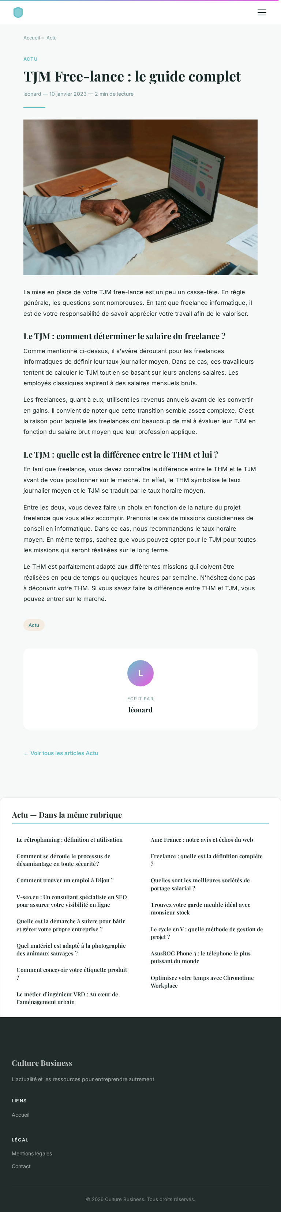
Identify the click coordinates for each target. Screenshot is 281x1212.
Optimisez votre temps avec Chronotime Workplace (202, 981)
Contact (21, 1166)
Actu (51, 38)
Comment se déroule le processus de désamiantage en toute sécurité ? (63, 859)
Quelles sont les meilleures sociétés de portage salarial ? (200, 883)
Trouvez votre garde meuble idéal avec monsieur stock (200, 908)
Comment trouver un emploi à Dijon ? (64, 880)
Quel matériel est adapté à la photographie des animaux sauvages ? (71, 949)
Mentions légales (32, 1153)
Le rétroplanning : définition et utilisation (69, 839)
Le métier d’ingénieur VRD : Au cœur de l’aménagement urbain (67, 998)
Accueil (31, 38)
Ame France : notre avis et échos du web (202, 839)
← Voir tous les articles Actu (60, 753)
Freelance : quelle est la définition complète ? (207, 859)
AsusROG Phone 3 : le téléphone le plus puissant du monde (201, 957)
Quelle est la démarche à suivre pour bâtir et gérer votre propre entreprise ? (70, 924)
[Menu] (262, 12)
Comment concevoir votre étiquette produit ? (71, 973)
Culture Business (42, 1062)
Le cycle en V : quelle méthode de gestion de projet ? (207, 932)
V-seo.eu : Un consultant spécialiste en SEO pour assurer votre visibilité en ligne (71, 900)
